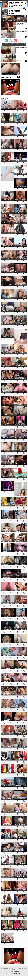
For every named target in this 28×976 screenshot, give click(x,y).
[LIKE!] (6, 40)
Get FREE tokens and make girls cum (21, 24)
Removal (17, 971)
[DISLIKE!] (15, 40)
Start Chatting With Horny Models (20, 32)
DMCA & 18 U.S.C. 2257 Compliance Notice (14, 973)
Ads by (18, 165)
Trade (11, 971)
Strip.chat (18, 27)
